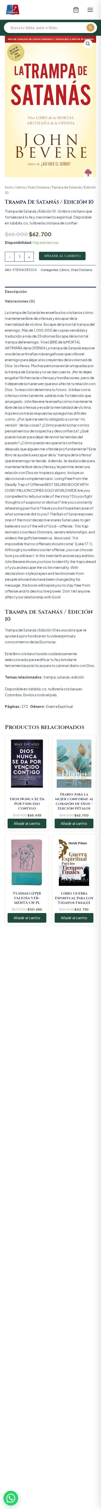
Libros (20, 187)
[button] (88, 43)
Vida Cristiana (38, 187)
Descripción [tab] (16, 291)
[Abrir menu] (90, 10)
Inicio (9, 187)
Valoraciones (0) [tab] (20, 301)
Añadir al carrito (62, 256)
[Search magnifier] (90, 28)
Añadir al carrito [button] (27, 823)
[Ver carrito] (76, 9)
